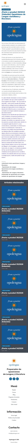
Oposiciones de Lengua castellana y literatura (12, 169)
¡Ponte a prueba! (6, 9)
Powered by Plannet (14, 442)
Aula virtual (14, 404)
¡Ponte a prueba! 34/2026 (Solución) (12, 321)
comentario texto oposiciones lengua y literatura (13, 164)
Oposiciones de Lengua (9, 167)
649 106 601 (14, 431)
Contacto (14, 402)
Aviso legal (14, 415)
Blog (14, 394)
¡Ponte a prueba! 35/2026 (12, 293)
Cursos (14, 392)
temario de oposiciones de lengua (12, 176)
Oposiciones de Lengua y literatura (12, 172)
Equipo (14, 390)
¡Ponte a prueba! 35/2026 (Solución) (12, 265)
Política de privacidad (14, 417)
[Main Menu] (25, 4)
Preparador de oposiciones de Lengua (13, 174)
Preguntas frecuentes (14, 397)
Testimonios (14, 399)
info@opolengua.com (14, 433)
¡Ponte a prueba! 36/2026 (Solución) (12, 210)
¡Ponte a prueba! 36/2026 (12, 238)
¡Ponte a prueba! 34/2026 (12, 348)
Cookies (14, 420)
